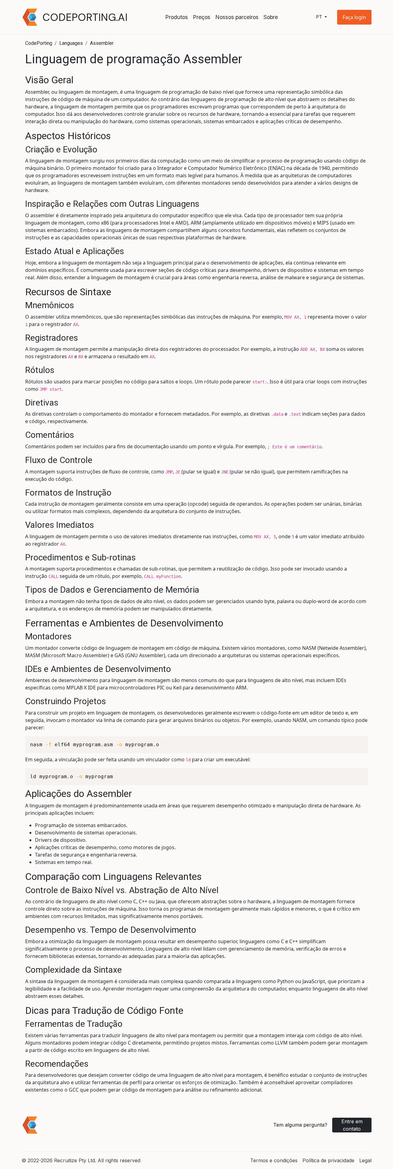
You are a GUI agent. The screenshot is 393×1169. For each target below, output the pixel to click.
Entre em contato (352, 1125)
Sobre (270, 17)
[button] (354, 17)
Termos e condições (274, 1160)
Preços (201, 17)
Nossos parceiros (237, 17)
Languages (71, 43)
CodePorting (38, 43)
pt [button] (319, 17)
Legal (365, 1160)
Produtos (176, 17)
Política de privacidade (328, 1160)
